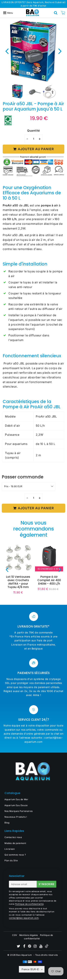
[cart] (63, 13)
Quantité (33, 130)
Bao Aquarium (24, 955)
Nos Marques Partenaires (18, 811)
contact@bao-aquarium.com (24, 918)
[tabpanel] (18, 91)
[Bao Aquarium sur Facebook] (24, 946)
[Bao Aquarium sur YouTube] (41, 946)
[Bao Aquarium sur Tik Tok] (46, 947)
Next (60, 51)
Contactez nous (13, 837)
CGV (14, 935)
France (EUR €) (30, 969)
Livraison (9, 849)
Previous (7, 51)
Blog (6, 822)
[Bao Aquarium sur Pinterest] (30, 946)
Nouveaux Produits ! (15, 817)
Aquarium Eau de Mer (16, 799)
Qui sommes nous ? (15, 854)
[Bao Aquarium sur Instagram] (35, 946)
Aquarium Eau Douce (16, 805)
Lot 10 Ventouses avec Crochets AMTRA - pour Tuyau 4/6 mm (18, 582)
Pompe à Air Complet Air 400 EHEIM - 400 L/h (49, 580)
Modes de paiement (15, 843)
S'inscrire (46, 884)
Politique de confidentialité (29, 904)
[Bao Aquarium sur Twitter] (19, 946)
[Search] (56, 13)
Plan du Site (11, 860)
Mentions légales (28, 935)
